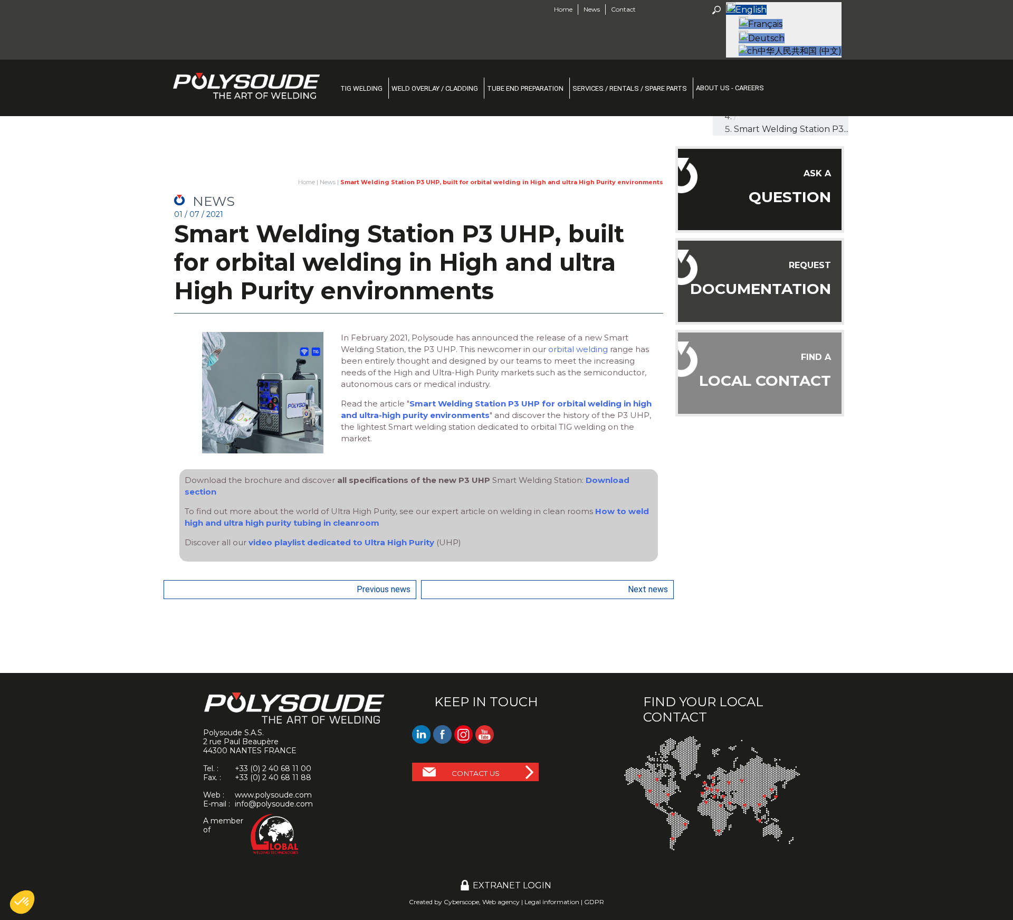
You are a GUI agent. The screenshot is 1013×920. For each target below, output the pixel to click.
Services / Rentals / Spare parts (629, 88)
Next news (648, 589)
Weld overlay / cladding (434, 88)
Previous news (383, 589)
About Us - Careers (730, 88)
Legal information (551, 902)
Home (563, 9)
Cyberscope (461, 902)
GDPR (594, 902)
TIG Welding (361, 88)
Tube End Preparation (525, 88)
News (328, 182)
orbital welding (578, 349)
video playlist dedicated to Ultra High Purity (341, 542)
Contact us (476, 773)
